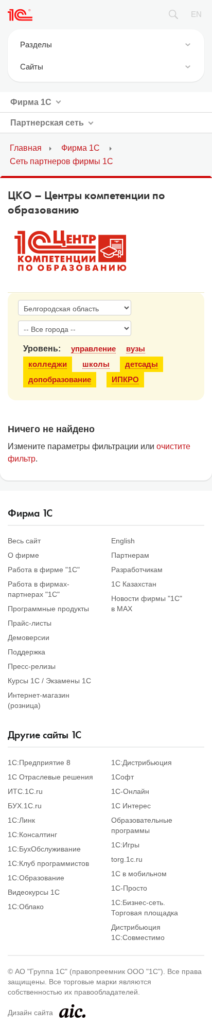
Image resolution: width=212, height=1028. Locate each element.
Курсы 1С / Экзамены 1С (49, 681)
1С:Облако (26, 906)
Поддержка (26, 652)
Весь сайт (24, 541)
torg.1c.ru (127, 859)
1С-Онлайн (130, 791)
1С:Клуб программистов (48, 863)
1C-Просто (129, 888)
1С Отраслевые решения (50, 777)
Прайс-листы (29, 623)
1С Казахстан (133, 584)
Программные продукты (48, 609)
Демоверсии (28, 637)
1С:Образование (36, 878)
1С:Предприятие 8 (39, 762)
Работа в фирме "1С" (44, 569)
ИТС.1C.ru (25, 791)
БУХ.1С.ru (25, 806)
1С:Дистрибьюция (141, 762)
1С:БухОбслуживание (44, 849)
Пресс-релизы (32, 666)
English (123, 541)
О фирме (23, 555)
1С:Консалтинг (32, 834)
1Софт (122, 777)
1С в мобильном (139, 874)
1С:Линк (21, 820)
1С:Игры (125, 845)
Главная (26, 148)
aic (72, 1011)
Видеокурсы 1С (34, 892)
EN (196, 14)
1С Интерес (131, 806)
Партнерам (130, 555)
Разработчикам (137, 569)
